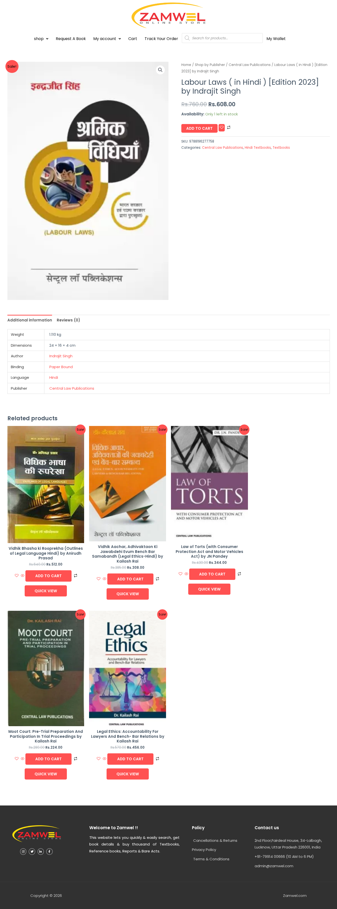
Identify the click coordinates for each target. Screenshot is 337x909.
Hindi (53, 377)
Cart (132, 39)
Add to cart (199, 128)
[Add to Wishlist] (222, 127)
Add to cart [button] (48, 575)
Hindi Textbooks (258, 147)
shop (39, 39)
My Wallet (276, 39)
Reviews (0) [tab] (68, 320)
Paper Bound (61, 366)
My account (104, 39)
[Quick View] (22, 575)
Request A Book (71, 39)
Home (186, 65)
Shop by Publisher (210, 65)
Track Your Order (161, 39)
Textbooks (281, 147)
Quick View (46, 590)
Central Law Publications (250, 65)
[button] (41, 38)
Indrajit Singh (61, 356)
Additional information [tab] (29, 320)
